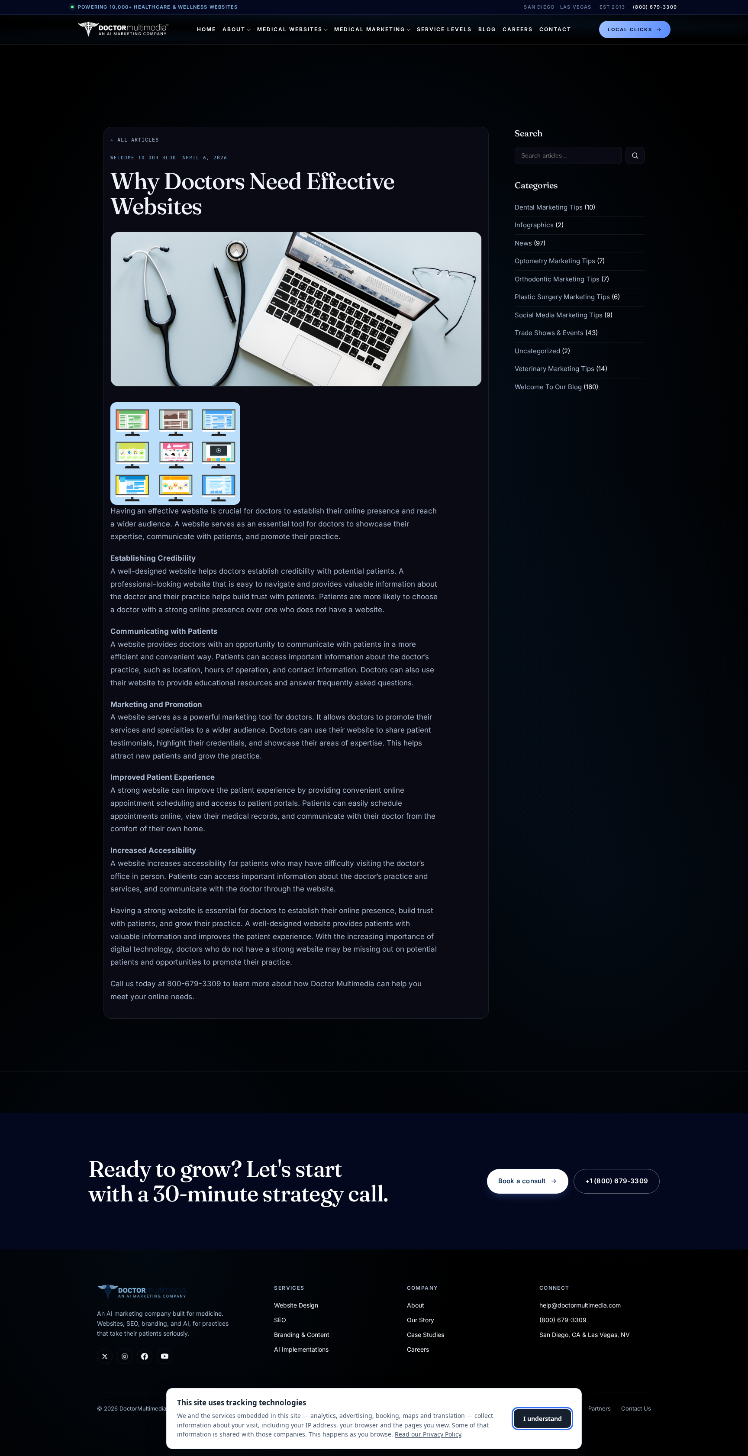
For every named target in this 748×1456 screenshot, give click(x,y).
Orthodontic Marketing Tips (557, 279)
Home (206, 29)
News (523, 243)
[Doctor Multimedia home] (123, 29)
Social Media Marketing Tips (559, 315)
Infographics (534, 225)
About (233, 29)
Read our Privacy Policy (428, 1434)
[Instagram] (124, 1356)
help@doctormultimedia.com (580, 1305)
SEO (280, 1320)
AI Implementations (301, 1349)
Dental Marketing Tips (549, 207)
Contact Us (636, 1408)
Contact (555, 29)
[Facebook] (144, 1356)
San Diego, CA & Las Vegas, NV (584, 1334)
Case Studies (425, 1334)
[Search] (635, 155)
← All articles (134, 139)
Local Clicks (630, 29)
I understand (542, 1418)
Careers (518, 29)
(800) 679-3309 (655, 7)
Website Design (296, 1305)
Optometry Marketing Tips (555, 261)
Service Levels (444, 29)
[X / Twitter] (105, 1356)
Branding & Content (301, 1334)
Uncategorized (537, 351)
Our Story (420, 1320)
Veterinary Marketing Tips (554, 369)
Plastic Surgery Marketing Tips (562, 297)
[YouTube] (164, 1356)
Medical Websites (289, 29)
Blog (487, 29)
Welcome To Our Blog (143, 158)
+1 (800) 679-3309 (616, 1181)
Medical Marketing (369, 29)
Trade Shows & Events (549, 333)
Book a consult (522, 1181)
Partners (599, 1408)
